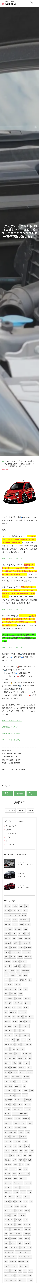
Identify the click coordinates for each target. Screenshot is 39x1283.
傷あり (13, 957)
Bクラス (16, 1192)
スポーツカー (26, 952)
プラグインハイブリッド (23, 1252)
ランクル (27, 1109)
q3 (12, 1040)
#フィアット (10, 810)
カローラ (14, 1021)
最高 (27, 1146)
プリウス (14, 924)
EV (5, 1197)
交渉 (31, 1201)
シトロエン (8, 1026)
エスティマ (8, 1123)
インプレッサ (25, 1026)
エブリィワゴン (9, 1054)
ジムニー (18, 1201)
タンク (28, 1164)
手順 (6, 1169)
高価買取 (21, 934)
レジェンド (19, 1211)
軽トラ (30, 1271)
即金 (26, 1151)
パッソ (7, 1155)
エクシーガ (8, 1164)
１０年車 (13, 1215)
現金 (13, 938)
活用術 (24, 1127)
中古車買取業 (8, 1100)
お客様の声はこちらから (11, 733)
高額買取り (25, 1090)
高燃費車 (13, 1238)
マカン (7, 994)
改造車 (7, 1243)
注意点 (7, 1104)
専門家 (25, 1169)
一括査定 (14, 906)
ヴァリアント (25, 1035)
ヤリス (23, 1040)
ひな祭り (26, 1007)
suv (27, 906)
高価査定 (18, 998)
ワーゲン (23, 961)
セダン (8, 837)
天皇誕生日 (27, 998)
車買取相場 (13, 1012)
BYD (6, 1261)
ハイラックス (15, 1137)
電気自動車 (8, 943)
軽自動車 (9, 830)
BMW (21, 924)
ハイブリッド (10, 845)
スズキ (7, 980)
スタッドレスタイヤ (10, 1280)
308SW (15, 1178)
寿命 (22, 966)
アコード (24, 1141)
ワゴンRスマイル (17, 1077)
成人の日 (19, 938)
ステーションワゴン (15, 1234)
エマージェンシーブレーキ (23, 1275)
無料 (30, 1155)
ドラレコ (13, 1271)
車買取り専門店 (9, 1044)
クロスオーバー (9, 1031)
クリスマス (18, 929)
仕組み (7, 1271)
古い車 (22, 1021)
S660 (29, 1040)
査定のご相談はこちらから (12, 558)
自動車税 (7, 1063)
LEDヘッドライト (23, 1261)
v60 (6, 970)
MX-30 (13, 1049)
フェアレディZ (25, 1187)
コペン (7, 1201)
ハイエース (14, 1072)
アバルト (16, 1187)
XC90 (12, 1155)
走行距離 (28, 947)
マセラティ (23, 1178)
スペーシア (14, 980)
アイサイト (13, 1261)
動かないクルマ (21, 1058)
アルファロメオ (26, 1044)
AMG (6, 1247)
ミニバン (27, 924)
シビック (16, 1026)
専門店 (20, 994)
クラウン (7, 1114)
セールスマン (8, 1127)
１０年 (7, 1215)
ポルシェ (14, 920)
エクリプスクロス (10, 1058)
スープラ (18, 1224)
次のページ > (32, 794)
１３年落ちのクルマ (16, 1229)
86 (24, 1086)
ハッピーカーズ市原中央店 (12, 915)
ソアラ (25, 1220)
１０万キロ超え (9, 1224)
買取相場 (16, 966)
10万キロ (13, 994)
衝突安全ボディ (24, 1266)
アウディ (7, 1007)
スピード (23, 1137)
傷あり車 (16, 943)
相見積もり (28, 957)
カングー (21, 1146)
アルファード (22, 1012)
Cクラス (7, 1151)
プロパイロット (14, 1247)
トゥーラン (8, 1192)
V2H (25, 1271)
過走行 (13, 1243)
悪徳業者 (13, 1067)
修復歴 (19, 975)
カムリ (29, 1067)
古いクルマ (27, 1224)
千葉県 (14, 1063)
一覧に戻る (19, 794)
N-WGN (7, 1040)
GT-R (23, 1123)
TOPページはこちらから (11, 739)
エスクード (17, 1141)
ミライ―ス (8, 1146)
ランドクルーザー (17, 1109)
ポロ (21, 1151)
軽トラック (22, 1280)
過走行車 (27, 1229)
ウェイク (7, 1174)
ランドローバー (18, 1183)
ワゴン (25, 929)
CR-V (27, 1132)
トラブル (13, 934)
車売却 (13, 975)
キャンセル (17, 1123)
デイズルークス (19, 1100)
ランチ (22, 906)
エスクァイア (8, 1035)
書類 (30, 1058)
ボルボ (28, 966)
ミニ (17, 1031)
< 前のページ (7, 794)
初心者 (29, 1192)
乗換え (7, 957)
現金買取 (7, 1017)
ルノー (19, 1007)
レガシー (26, 1063)
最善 (25, 1155)
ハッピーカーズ (25, 943)
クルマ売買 (8, 1003)
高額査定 (28, 1160)
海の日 (14, 1160)
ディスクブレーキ (26, 1247)
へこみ (7, 952)
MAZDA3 (17, 1127)
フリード (17, 1118)
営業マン (7, 938)
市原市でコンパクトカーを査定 (13, 769)
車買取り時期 (25, 970)
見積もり (11, 970)
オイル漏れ (8, 966)
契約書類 (7, 961)
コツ (12, 1104)
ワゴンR (7, 1077)
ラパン (18, 1081)
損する (7, 1072)
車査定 (7, 947)
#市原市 (30, 810)
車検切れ (21, 947)
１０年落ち (22, 1215)
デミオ (31, 1151)
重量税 (7, 1238)
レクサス (7, 920)
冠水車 (27, 1211)
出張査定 (27, 938)
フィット (22, 1072)
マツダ (7, 1049)
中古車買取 (25, 1118)
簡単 (20, 1169)
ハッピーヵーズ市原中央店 (19, 1114)
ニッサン (29, 1280)
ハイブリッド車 (9, 1081)
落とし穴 (27, 1104)
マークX (23, 1192)
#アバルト (21, 810)
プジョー (17, 984)
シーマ (7, 1229)
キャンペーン (8, 1206)
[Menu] (35, 3)
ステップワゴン (18, 1003)
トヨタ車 (19, 1243)
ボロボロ (19, 957)
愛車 (20, 1063)
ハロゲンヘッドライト (11, 1266)
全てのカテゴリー (11, 826)
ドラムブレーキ (9, 1252)
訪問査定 (14, 1151)
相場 (6, 1234)
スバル (31, 1017)
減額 (6, 1012)
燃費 (13, 1007)
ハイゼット (22, 1067)
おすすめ (7, 906)
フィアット (8, 1141)
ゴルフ (17, 1035)
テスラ (28, 1021)
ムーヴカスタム (9, 1095)
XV (32, 1090)
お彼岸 (17, 1206)
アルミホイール (9, 1275)
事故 (20, 1271)
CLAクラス (18, 1086)
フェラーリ (19, 1104)
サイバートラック (24, 1174)
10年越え (18, 1220)
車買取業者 (8, 1178)
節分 (18, 970)
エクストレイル (9, 1211)
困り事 (27, 1238)
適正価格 (27, 1243)
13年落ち (26, 1077)
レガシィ (30, 1123)
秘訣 (15, 1146)
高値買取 (7, 1160)
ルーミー (29, 1072)
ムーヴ (18, 1090)
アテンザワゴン (9, 1090)
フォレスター (8, 1118)
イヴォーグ (28, 1183)
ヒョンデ (19, 1155)
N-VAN (18, 1044)
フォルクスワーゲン (10, 989)
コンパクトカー (7, 786)
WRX (22, 1031)
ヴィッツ (18, 1197)
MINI (13, 1017)
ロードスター (21, 1049)
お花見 (17, 1040)
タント (18, 1095)
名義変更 (7, 1021)
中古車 (7, 910)
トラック (26, 1197)
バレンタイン (8, 984)
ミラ (12, 1201)
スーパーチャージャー (25, 1257)
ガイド (7, 1137)
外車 (20, 989)
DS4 (22, 1164)
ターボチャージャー (10, 1257)
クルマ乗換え (8, 1086)
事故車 (7, 1067)
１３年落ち (27, 1234)
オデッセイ (13, 1169)
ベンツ (7, 934)
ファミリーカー (15, 952)
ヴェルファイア (9, 998)
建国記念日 (23, 980)
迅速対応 (16, 1164)
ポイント (27, 1003)
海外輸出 (23, 1206)
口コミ (19, 910)
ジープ (7, 975)
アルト (18, 1054)
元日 (27, 934)
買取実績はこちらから (10, 727)
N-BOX (25, 989)
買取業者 (21, 1160)
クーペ (8, 841)
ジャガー (21, 1132)
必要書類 (13, 947)
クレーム (11, 1197)
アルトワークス (26, 1054)
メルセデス (8, 1187)
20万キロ (25, 1081)
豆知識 (20, 1238)
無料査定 (28, 1100)
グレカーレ (8, 1183)
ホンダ (24, 915)
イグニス (7, 1109)
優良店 (14, 1174)
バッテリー (15, 961)
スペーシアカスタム (10, 1132)
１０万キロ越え (9, 1220)
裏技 (30, 980)
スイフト (24, 1095)
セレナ (25, 1201)
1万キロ (19, 1017)
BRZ (25, 1017)
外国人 (25, 975)
